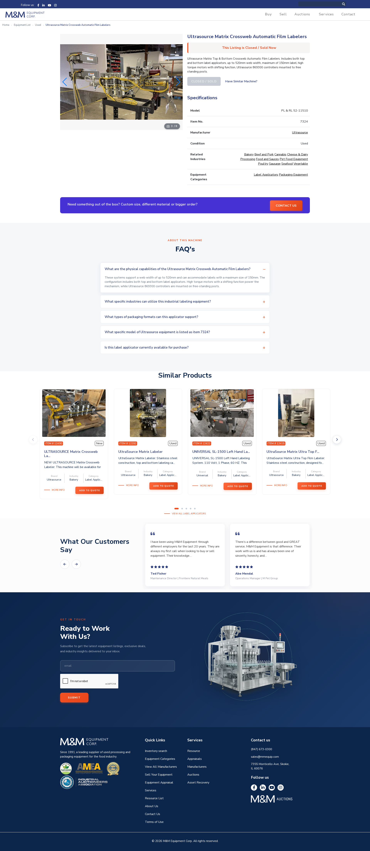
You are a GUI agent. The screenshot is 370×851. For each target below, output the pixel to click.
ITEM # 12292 (127, 443)
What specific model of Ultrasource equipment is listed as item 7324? (157, 332)
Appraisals (194, 759)
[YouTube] (49, 5)
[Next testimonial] (76, 564)
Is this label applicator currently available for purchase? (146, 347)
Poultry (263, 164)
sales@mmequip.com (265, 757)
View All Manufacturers (161, 767)
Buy (268, 14)
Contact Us (152, 814)
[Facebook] (38, 5)
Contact (348, 14)
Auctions (302, 14)
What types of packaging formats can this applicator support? (151, 317)
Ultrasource (300, 132)
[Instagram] (55, 5)
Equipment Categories (160, 759)
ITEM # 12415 (275, 443)
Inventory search (156, 751)
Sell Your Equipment (158, 775)
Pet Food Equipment (294, 159)
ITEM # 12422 (201, 443)
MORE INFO (58, 489)
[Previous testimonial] (64, 564)
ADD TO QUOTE (89, 490)
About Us (151, 806)
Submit (74, 697)
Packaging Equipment (293, 175)
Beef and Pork (264, 154)
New (99, 443)
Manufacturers (197, 767)
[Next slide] (337, 439)
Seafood (287, 164)
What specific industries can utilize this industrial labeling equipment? (158, 301)
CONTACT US (286, 206)
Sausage (275, 164)
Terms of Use (154, 822)
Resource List (154, 798)
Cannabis (280, 154)
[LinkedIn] (43, 5)
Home (5, 25)
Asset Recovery (198, 782)
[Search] (347, 4)
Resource (193, 751)
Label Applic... (93, 479)
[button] (178, 82)
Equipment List (22, 25)
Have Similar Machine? (241, 81)
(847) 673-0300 (261, 749)
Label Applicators (266, 175)
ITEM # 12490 (53, 443)
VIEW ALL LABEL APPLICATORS (189, 513)
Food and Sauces (267, 159)
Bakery (249, 154)
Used (38, 25)
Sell (283, 14)
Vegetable (300, 164)
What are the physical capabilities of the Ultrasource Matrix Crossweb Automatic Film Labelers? (177, 269)
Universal (202, 475)
